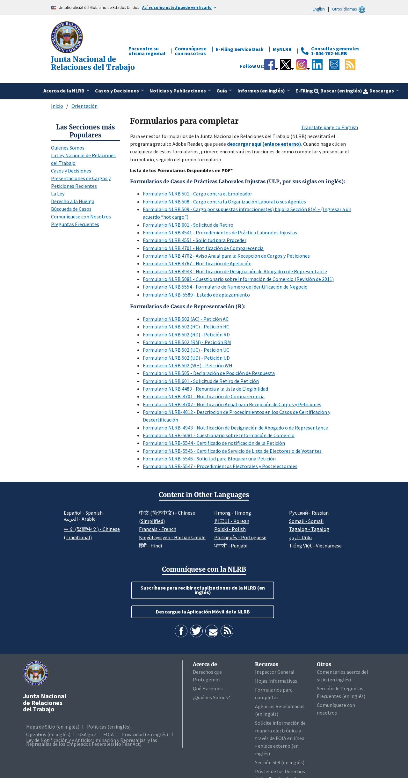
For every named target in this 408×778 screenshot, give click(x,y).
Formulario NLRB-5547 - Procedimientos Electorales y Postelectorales (220, 466)
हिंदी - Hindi (150, 545)
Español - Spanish (83, 513)
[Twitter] (196, 631)
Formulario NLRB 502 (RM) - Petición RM (187, 342)
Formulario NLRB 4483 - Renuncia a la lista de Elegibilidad (205, 388)
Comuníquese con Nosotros (81, 216)
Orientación (84, 106)
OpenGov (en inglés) (48, 734)
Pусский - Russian (309, 513)
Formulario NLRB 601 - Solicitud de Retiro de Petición (201, 381)
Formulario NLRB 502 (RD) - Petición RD (186, 334)
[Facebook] (181, 631)
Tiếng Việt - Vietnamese (315, 545)
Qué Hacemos (208, 688)
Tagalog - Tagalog (309, 529)
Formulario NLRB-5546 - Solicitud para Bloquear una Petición (209, 458)
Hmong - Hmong (232, 513)
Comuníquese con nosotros (191, 50)
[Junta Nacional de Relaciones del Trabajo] (67, 36)
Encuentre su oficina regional (146, 50)
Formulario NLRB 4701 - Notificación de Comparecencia (203, 248)
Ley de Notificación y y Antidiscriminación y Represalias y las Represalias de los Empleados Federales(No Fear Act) (91, 742)
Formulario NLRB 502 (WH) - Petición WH (187, 365)
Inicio (57, 106)
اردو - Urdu (300, 537)
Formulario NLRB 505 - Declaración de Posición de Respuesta (209, 373)
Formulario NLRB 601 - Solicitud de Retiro (188, 225)
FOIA (108, 734)
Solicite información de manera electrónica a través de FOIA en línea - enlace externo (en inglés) (280, 738)
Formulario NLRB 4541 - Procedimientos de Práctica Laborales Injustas (220, 232)
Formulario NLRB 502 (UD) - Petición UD (186, 358)
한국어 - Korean (231, 521)
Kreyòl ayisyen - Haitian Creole (172, 537)
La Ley (57, 193)
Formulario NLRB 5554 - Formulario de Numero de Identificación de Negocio (225, 286)
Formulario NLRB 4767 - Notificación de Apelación (197, 263)
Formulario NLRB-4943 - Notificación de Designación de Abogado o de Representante (235, 427)
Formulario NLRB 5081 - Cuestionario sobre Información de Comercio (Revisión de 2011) (238, 279)
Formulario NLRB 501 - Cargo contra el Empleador (197, 193)
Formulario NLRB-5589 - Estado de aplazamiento (196, 294)
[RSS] (227, 631)
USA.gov (87, 734)
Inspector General (275, 672)
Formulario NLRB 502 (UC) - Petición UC (186, 350)
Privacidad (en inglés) (144, 734)
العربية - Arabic (79, 519)
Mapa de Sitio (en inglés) (52, 726)
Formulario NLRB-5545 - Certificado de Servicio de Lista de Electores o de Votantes (232, 451)
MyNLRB (282, 49)
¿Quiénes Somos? (211, 697)
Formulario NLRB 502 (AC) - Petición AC (186, 319)
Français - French (157, 529)
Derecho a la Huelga (72, 201)
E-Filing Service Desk (240, 49)
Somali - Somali (306, 521)
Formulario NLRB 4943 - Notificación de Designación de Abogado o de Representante (235, 271)
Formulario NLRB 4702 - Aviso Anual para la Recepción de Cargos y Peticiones (226, 256)
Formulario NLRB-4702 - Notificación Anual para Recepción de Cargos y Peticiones (232, 404)
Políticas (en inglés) (109, 726)
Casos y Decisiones (71, 170)
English (319, 8)
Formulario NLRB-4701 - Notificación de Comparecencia (204, 396)
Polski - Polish (230, 529)
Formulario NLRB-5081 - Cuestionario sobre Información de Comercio (219, 435)
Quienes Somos (67, 147)
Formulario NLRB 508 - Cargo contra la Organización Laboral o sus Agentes (224, 201)
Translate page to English (329, 127)
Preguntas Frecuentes (75, 224)
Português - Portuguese (240, 537)
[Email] (211, 631)
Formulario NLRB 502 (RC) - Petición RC (186, 326)
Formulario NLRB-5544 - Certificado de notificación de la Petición (214, 443)
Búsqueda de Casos (71, 209)
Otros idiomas (344, 8)
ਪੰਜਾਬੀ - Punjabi (230, 545)
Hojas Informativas (276, 681)
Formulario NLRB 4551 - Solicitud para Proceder (194, 240)
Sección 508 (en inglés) (279, 762)
